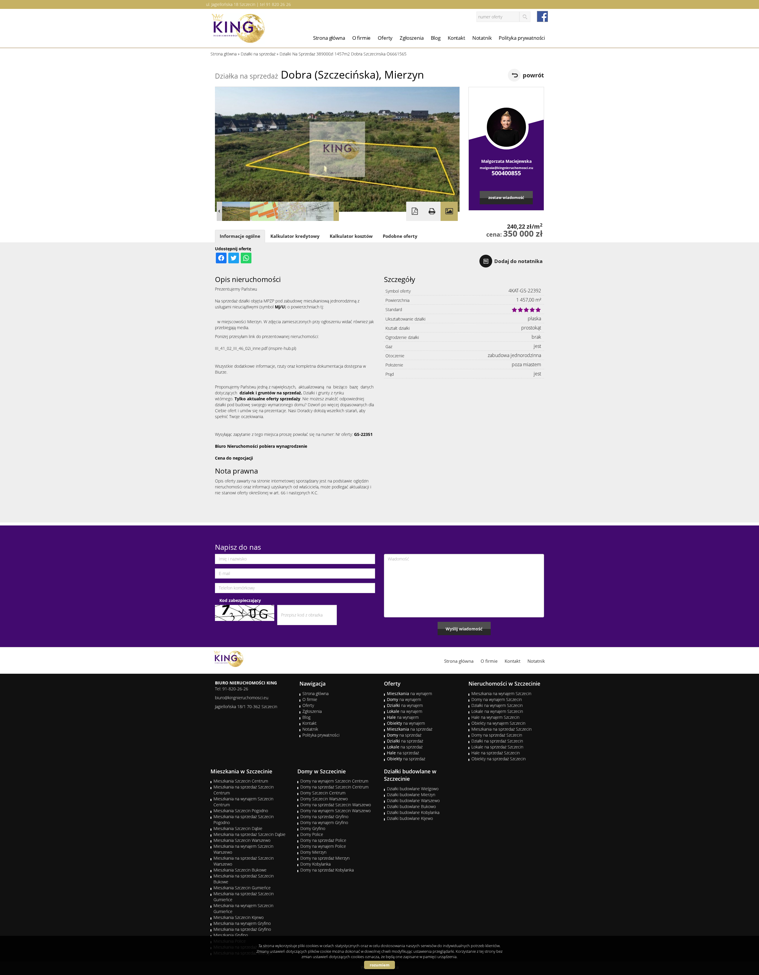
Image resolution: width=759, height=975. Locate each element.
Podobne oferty (400, 236)
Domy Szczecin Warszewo (324, 799)
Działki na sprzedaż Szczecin (497, 741)
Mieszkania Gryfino (230, 935)
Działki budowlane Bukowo (411, 806)
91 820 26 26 (278, 4)
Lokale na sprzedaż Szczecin (497, 747)
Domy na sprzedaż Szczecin (496, 735)
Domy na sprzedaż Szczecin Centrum (334, 787)
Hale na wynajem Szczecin (495, 717)
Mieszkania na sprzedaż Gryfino (242, 929)
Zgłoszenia (411, 37)
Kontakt (456, 37)
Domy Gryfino (312, 828)
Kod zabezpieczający (240, 600)
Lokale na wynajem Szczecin (497, 711)
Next (336, 211)
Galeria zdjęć (449, 211)
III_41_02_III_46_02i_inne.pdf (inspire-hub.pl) (255, 348)
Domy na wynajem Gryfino (324, 822)
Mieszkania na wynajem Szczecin (501, 693)
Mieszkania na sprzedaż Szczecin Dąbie (249, 834)
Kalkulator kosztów (351, 236)
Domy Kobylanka (315, 864)
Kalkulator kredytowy (295, 236)
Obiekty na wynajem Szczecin (498, 723)
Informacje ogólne (240, 236)
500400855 (506, 173)
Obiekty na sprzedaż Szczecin (498, 758)
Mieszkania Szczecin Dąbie (237, 828)
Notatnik (482, 37)
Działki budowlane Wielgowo (413, 788)
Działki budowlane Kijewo (410, 818)
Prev (219, 211)
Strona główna (329, 37)
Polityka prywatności (522, 37)
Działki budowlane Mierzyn (411, 794)
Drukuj (432, 211)
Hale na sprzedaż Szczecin (495, 753)
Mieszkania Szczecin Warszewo (241, 840)
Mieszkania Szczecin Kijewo (238, 917)
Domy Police (311, 834)
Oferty (385, 37)
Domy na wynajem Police (323, 846)
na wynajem (409, 693)
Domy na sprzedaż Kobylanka (327, 870)
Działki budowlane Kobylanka (413, 812)
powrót (533, 75)
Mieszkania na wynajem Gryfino (242, 923)
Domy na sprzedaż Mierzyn (325, 858)
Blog (436, 37)
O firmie (361, 37)
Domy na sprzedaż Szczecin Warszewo (335, 804)
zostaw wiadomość (506, 197)
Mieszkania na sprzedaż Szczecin (501, 729)
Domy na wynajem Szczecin (496, 699)
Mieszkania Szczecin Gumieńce (242, 887)
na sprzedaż (409, 729)
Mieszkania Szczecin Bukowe (240, 870)
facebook (542, 16)
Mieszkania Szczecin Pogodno (240, 810)
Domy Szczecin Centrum (322, 793)
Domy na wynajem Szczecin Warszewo (335, 810)
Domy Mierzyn (313, 852)
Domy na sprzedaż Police (323, 840)
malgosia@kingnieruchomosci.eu (506, 167)
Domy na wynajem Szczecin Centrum (334, 781)
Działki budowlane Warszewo (413, 800)
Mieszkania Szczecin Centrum (240, 781)
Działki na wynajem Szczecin (497, 705)
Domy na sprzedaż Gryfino (324, 816)
